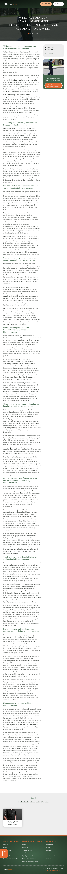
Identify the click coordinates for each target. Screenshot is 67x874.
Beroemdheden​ (7, 850)
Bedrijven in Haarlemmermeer (30, 861)
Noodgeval (25, 847)
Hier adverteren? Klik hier (54, 54)
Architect (48, 847)
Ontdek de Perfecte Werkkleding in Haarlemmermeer (12, 822)
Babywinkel (48, 850)
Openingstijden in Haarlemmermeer (31, 856)
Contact (5, 847)
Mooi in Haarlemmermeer (29, 859)
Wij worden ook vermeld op (10, 859)
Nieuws (24, 844)
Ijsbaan (47, 853)
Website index (7, 856)
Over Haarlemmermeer (28, 853)
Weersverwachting (27, 850)
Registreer (6, 853)
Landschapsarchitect (51, 856)
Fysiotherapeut (49, 844)
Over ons (5, 844)
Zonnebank (48, 859)
